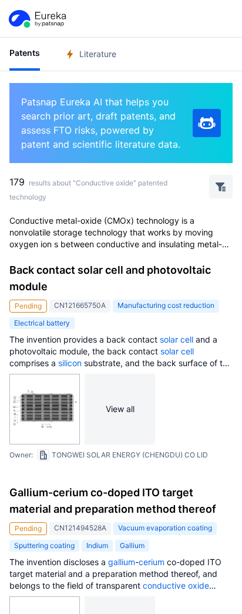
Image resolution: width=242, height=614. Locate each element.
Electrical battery (42, 322)
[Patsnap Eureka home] (36, 19)
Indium (97, 545)
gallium (121, 562)
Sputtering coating (44, 545)
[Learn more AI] (207, 123)
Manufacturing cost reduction (165, 305)
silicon (70, 363)
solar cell (176, 339)
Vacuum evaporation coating (165, 527)
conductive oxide (176, 585)
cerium (151, 562)
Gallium (132, 545)
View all (120, 409)
